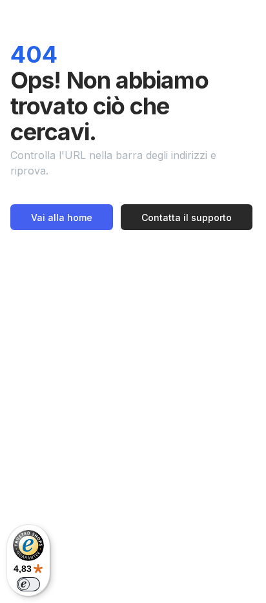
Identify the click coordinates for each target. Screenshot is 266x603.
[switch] (28, 584)
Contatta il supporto (186, 217)
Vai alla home (61, 217)
